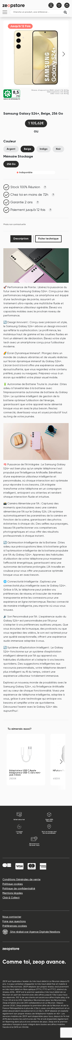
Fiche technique (48, 238)
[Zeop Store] (14, 6)
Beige (27, 149)
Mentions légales (13, 893)
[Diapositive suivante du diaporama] (61, 762)
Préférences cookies (15, 926)
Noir (58, 149)
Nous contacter (12, 917)
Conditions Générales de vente (22, 879)
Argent (11, 149)
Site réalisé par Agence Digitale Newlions (35, 932)
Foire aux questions (14, 921)
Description (20, 238)
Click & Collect (11, 897)
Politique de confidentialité (19, 888)
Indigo (43, 149)
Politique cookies (13, 884)
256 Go (11, 164)
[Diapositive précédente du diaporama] (11, 762)
